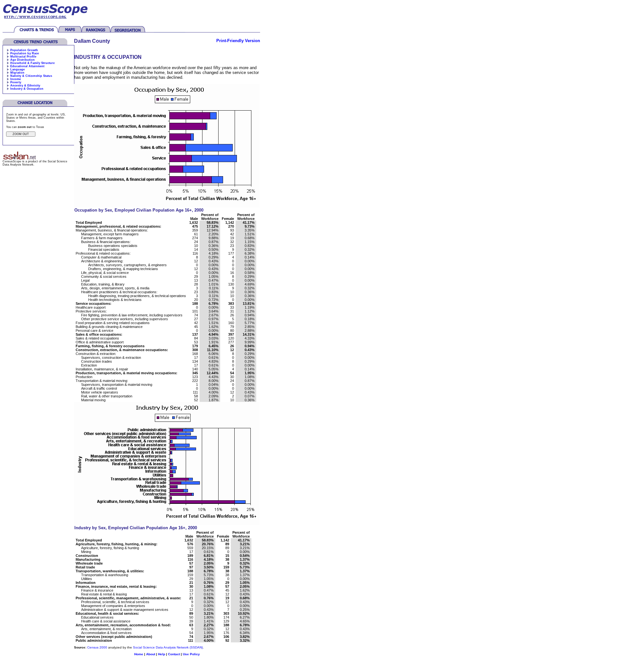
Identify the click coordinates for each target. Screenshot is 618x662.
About (150, 654)
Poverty (15, 82)
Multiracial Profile (23, 56)
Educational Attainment (27, 66)
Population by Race (24, 53)
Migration (17, 72)
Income (15, 79)
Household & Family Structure (32, 63)
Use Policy (191, 654)
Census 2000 (97, 647)
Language (17, 69)
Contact (174, 654)
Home (138, 654)
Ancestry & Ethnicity (25, 85)
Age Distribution (22, 59)
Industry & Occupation (26, 88)
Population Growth (24, 50)
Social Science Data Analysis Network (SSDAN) (168, 647)
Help (161, 654)
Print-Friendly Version (238, 40)
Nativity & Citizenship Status (31, 75)
